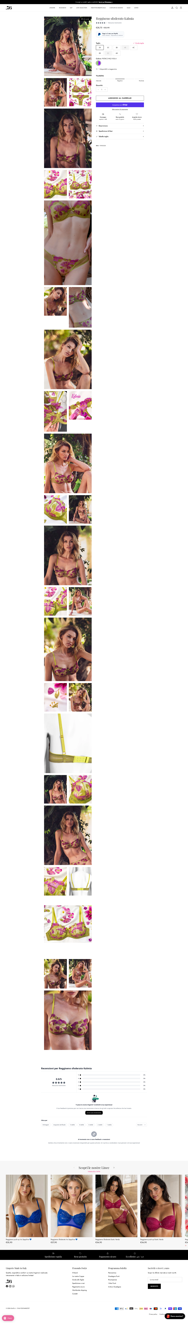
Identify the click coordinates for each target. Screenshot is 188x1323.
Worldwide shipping (79, 1290)
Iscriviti (154, 1286)
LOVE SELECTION (81, 8)
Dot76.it (13, 1308)
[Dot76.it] (9, 8)
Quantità (99, 85)
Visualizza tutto (94, 1171)
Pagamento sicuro (78, 1287)
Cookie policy (164, 1314)
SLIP (71, 8)
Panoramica (112, 1273)
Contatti (75, 1294)
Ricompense (112, 1280)
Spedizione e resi (78, 1283)
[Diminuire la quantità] (98, 89)
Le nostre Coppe (78, 1276)
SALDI (128, 8)
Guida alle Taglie (78, 1280)
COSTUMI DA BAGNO (116, 8)
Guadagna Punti (113, 1276)
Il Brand (75, 1273)
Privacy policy (153, 1314)
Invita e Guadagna (114, 1287)
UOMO (136, 8)
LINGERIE (52, 8)
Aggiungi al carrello (120, 98)
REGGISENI (62, 8)
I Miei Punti (112, 1283)
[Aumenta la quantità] (105, 89)
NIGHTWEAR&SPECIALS (98, 8)
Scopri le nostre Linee (94, 1167)
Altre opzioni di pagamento (120, 109)
